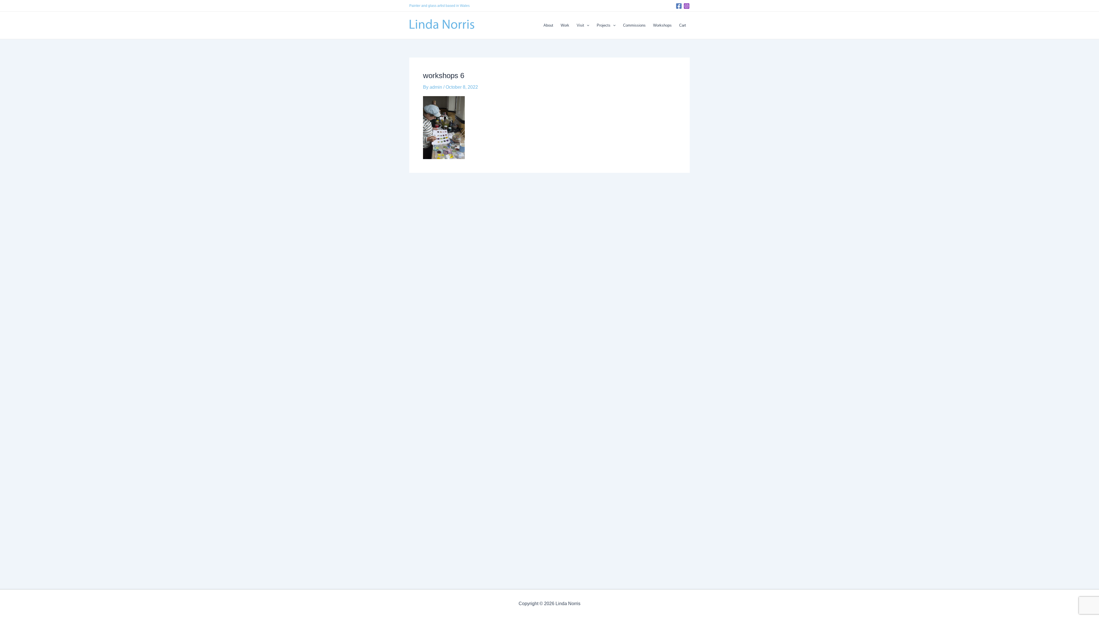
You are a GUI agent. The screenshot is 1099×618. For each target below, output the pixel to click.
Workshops (662, 25)
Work (565, 25)
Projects (603, 25)
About (548, 25)
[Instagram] (686, 6)
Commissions (634, 25)
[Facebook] (679, 6)
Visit (580, 25)
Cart (682, 25)
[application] (586, 25)
